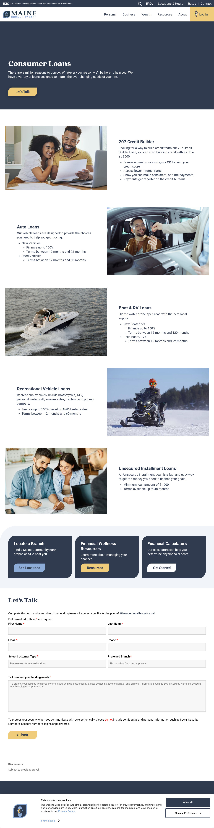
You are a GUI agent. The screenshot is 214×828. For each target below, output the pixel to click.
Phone (113, 640)
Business (129, 14)
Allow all (188, 802)
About (182, 14)
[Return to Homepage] (19, 14)
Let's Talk (23, 92)
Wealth (146, 14)
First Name (16, 623)
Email (12, 640)
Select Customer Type (23, 656)
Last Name (115, 623)
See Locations (29, 568)
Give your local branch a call (137, 613)
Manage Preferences (186, 813)
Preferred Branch (120, 656)
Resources (165, 14)
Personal (110, 14)
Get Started (162, 568)
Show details (48, 820)
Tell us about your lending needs (29, 677)
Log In (203, 14)
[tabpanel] (107, 158)
